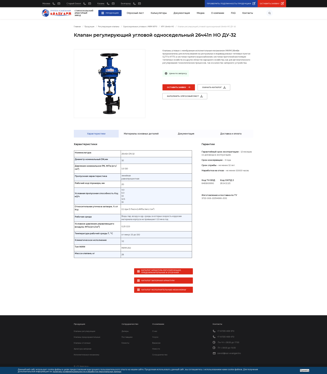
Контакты (247, 13)
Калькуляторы (159, 13)
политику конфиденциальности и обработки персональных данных (87, 371)
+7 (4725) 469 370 (225, 331)
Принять (304, 370)
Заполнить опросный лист (183, 96)
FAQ (233, 13)
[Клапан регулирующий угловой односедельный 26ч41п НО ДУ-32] (110, 83)
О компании (217, 13)
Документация (181, 13)
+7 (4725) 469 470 (225, 337)
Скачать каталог (212, 87)
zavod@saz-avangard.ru (229, 353)
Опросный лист (135, 13)
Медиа (200, 13)
